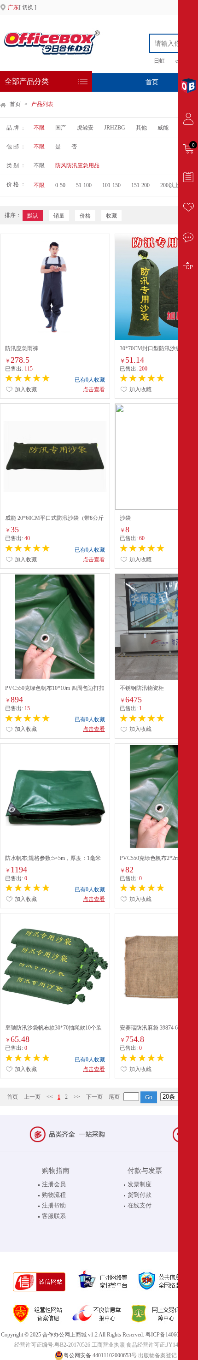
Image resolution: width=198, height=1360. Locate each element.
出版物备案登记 (157, 1355)
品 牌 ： (16, 127)
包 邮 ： (16, 146)
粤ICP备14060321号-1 (172, 1334)
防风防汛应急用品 (77, 165)
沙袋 (125, 518)
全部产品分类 (27, 81)
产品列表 (42, 104)
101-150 (111, 185)
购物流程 (54, 1194)
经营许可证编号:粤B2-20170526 (52, 1345)
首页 (152, 82)
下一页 (94, 1097)
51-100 (84, 185)
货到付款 (139, 1194)
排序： (13, 215)
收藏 (111, 215)
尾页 (114, 1097)
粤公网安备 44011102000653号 (100, 1355)
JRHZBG (114, 127)
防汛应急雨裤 (21, 348)
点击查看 (94, 389)
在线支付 (139, 1205)
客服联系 (54, 1216)
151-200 (140, 185)
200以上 (170, 185)
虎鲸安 (85, 127)
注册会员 (54, 1184)
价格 (85, 215)
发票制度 (139, 1184)
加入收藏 (25, 389)
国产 (60, 127)
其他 (141, 127)
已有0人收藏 (90, 380)
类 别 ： (16, 165)
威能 (163, 127)
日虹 (159, 61)
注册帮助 (54, 1205)
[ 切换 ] (22, 7)
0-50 (60, 185)
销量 (58, 215)
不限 (39, 127)
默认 (32, 215)
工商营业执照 (108, 1345)
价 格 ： (16, 184)
